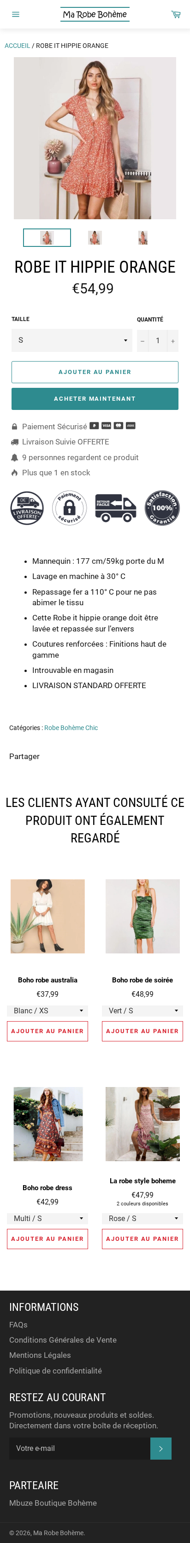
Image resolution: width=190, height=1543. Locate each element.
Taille (21, 319)
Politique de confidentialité (55, 1370)
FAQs (18, 1324)
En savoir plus (140, 699)
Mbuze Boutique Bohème (53, 1503)
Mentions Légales (40, 1355)
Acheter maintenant (95, 398)
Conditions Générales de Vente (63, 1339)
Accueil (17, 45)
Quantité (150, 319)
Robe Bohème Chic (71, 727)
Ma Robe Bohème (58, 1533)
